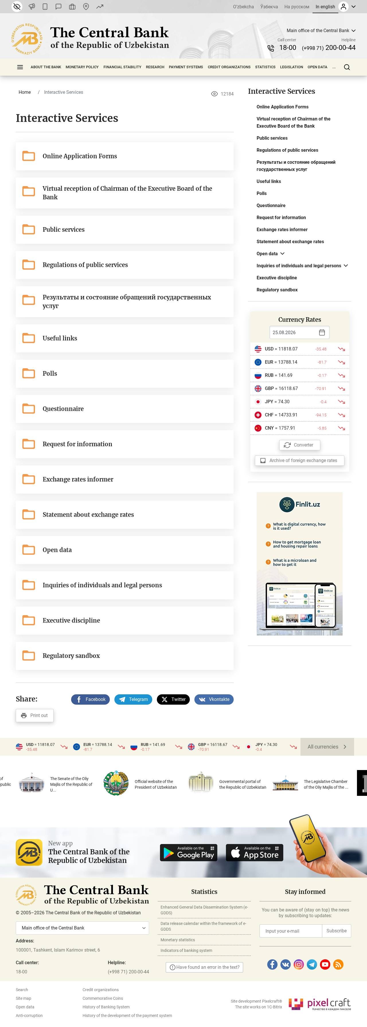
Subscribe (337, 931)
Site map (23, 998)
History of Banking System (106, 1007)
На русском (296, 6)
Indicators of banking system (186, 950)
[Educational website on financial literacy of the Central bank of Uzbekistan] (300, 563)
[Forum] (58, 6)
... (334, 67)
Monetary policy (82, 67)
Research (155, 67)
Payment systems (186, 67)
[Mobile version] (45, 6)
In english (325, 6)
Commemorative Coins (103, 998)
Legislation (291, 67)
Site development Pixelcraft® (256, 1001)
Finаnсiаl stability (122, 67)
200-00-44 (329, 48)
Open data (317, 67)
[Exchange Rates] (100, 6)
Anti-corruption (29, 1015)
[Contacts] (86, 6)
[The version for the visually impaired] (16, 6)
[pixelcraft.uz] (319, 1003)
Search (22, 989)
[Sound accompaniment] (31, 6)
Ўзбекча (269, 6)
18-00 (287, 48)
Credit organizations (229, 67)
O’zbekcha (243, 6)
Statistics (265, 67)
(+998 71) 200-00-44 (128, 972)
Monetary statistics (178, 940)
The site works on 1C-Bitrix (258, 1007)
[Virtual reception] (72, 6)
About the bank (46, 67)
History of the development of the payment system (127, 1015)
